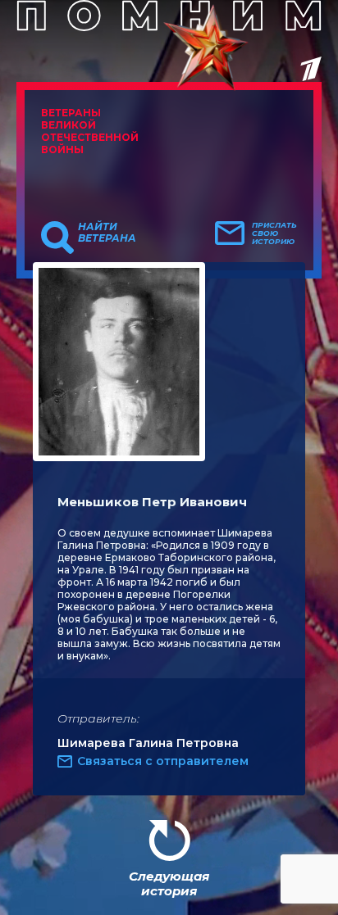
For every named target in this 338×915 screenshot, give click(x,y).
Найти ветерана (107, 232)
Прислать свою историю (274, 233)
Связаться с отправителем (163, 761)
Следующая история (169, 883)
